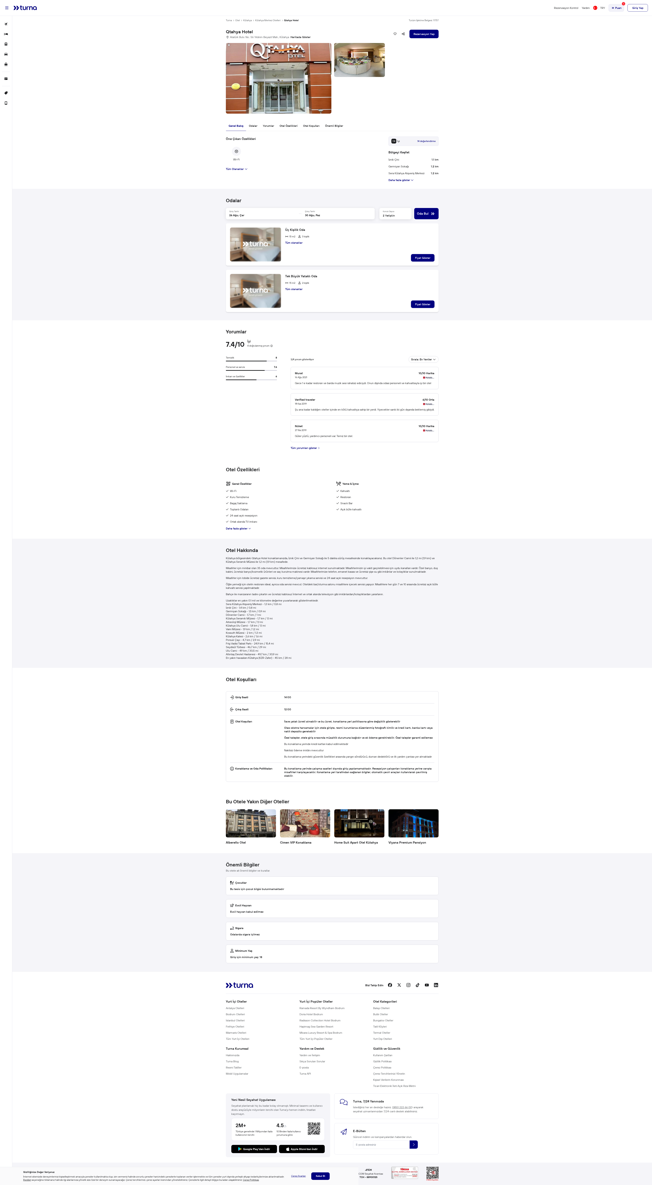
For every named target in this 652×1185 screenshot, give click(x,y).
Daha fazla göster (237, 528)
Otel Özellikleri (289, 125)
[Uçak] (6, 24)
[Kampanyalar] (6, 93)
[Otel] (6, 34)
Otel (237, 20)
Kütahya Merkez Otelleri (268, 20)
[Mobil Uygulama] (6, 103)
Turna (229, 20)
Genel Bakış (236, 125)
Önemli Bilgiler (334, 125)
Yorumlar (268, 125)
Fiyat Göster (422, 258)
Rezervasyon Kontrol (566, 8)
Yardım (586, 8)
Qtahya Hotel (291, 20)
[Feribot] (6, 64)
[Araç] (6, 54)
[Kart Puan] (6, 79)
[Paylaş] (403, 34)
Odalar (253, 125)
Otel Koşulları (311, 125)
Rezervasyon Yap (424, 34)
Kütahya (247, 20)
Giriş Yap (637, 8)
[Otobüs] (6, 44)
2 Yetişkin (389, 215)
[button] (332, 78)
